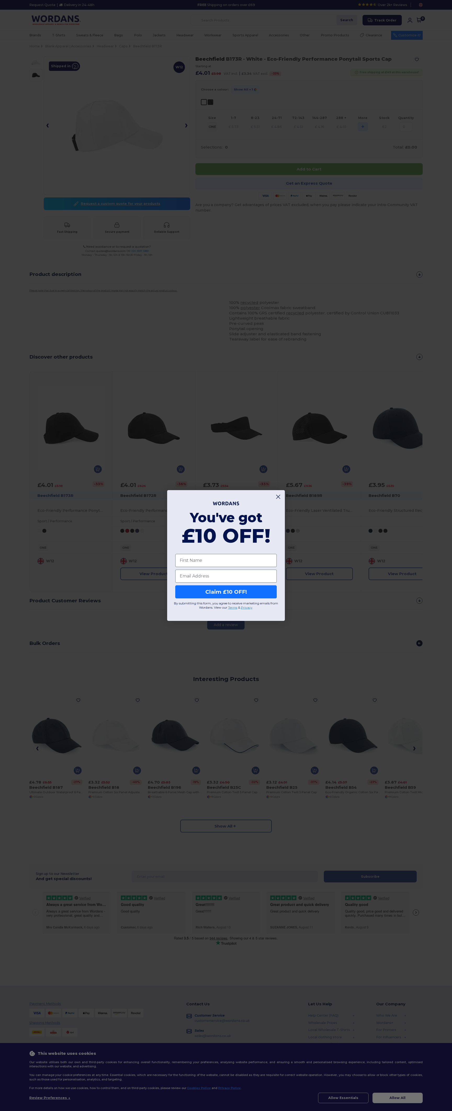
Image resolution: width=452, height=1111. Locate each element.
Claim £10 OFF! (226, 592)
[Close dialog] (278, 496)
